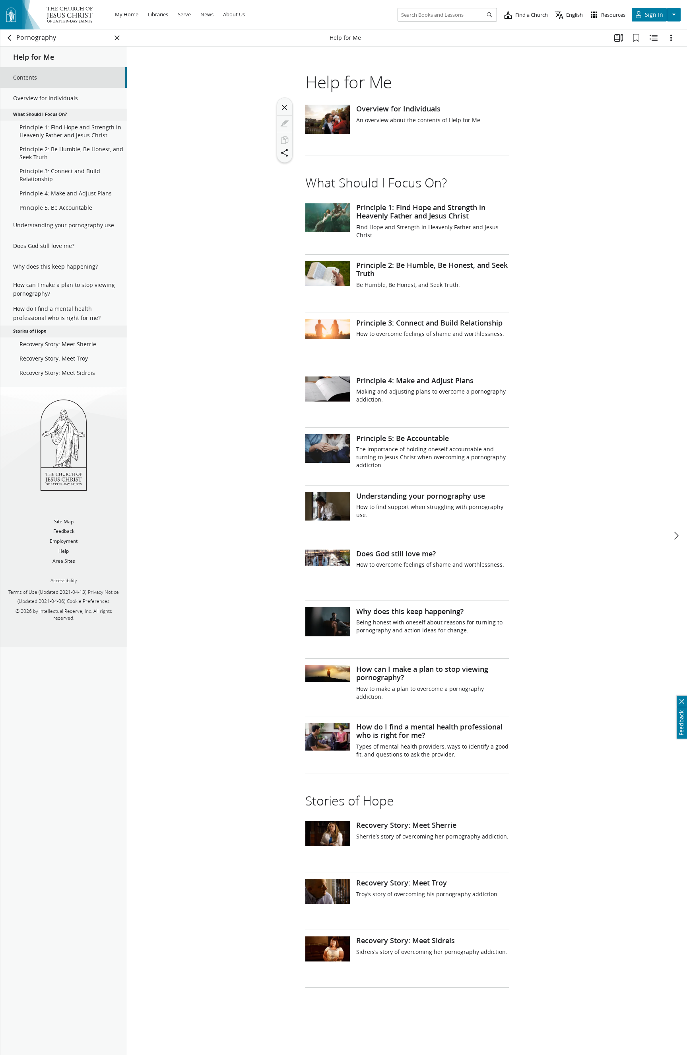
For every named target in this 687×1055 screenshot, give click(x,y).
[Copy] (284, 140)
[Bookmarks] (636, 38)
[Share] (284, 152)
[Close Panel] (117, 37)
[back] (10, 37)
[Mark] (284, 123)
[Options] (671, 38)
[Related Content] (654, 38)
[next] (676, 536)
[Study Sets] (619, 38)
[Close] (284, 107)
